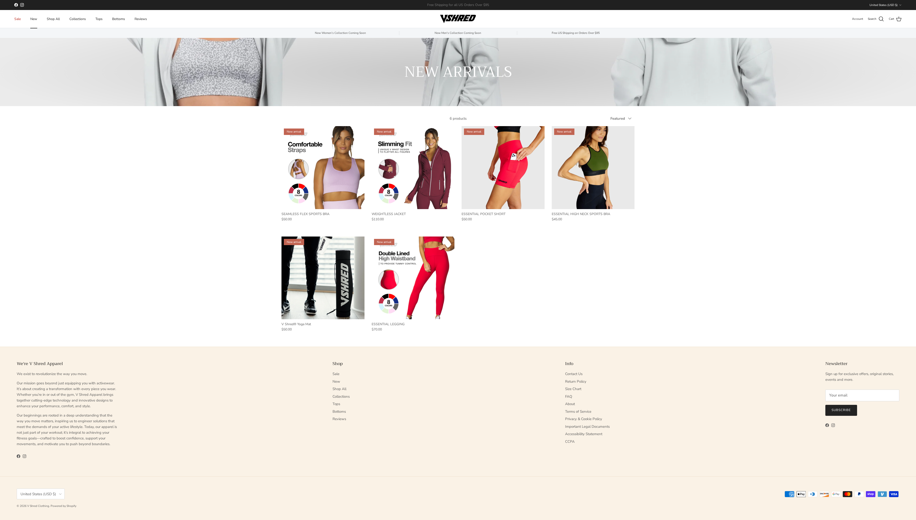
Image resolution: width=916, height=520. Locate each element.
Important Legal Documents (587, 426)
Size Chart (573, 388)
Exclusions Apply (474, 5)
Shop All (53, 19)
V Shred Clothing (38, 506)
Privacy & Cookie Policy (583, 419)
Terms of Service (578, 411)
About (570, 404)
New (33, 19)
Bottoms (118, 19)
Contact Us (574, 373)
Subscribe (841, 410)
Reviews (141, 19)
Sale (17, 19)
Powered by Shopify (63, 506)
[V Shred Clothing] (458, 19)
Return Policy (575, 381)
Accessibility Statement (583, 434)
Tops (99, 19)
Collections (77, 19)
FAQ (568, 396)
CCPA (570, 441)
